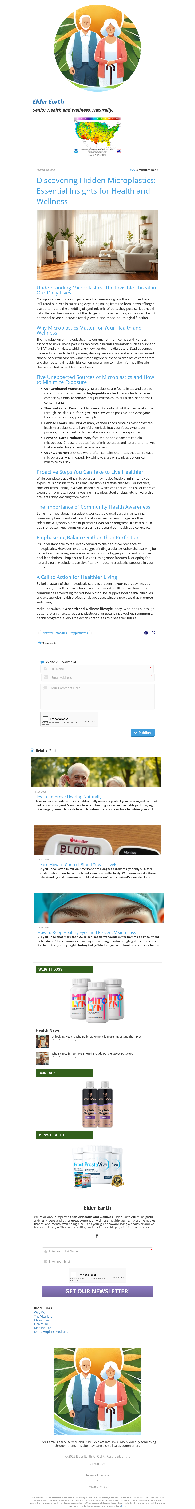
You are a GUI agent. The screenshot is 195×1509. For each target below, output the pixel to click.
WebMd (39, 1312)
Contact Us (97, 1464)
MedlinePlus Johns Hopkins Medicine (51, 1330)
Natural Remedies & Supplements (65, 633)
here (123, 1505)
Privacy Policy (97, 1487)
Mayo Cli (40, 1320)
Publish (144, 732)
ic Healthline (42, 1322)
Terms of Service (97, 1475)
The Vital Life (43, 1316)
